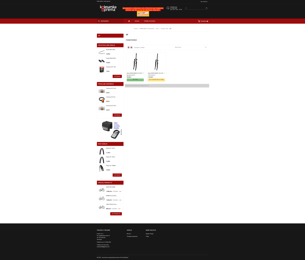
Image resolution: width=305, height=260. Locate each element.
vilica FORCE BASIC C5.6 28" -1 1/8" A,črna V (156, 74)
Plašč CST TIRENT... (111, 165)
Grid (128, 47)
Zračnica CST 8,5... (111, 97)
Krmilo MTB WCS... (111, 49)
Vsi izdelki (117, 76)
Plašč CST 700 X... (111, 148)
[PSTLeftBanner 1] (110, 130)
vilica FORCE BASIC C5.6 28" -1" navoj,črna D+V (135, 74)
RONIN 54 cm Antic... (111, 195)
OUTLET (129, 21)
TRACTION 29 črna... (111, 204)
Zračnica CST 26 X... (111, 88)
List (131, 47)
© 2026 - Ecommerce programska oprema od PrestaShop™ (113, 257)
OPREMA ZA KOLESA (149, 21)
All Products (116, 213)
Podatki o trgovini (103, 230)
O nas (147, 236)
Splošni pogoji (149, 233)
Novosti (129, 233)
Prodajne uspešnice (132, 236)
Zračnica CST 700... (111, 67)
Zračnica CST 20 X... (111, 105)
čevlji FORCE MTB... (111, 58)
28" (99, 35)
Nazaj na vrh (144, 85)
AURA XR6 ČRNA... (111, 187)
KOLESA (137, 21)
